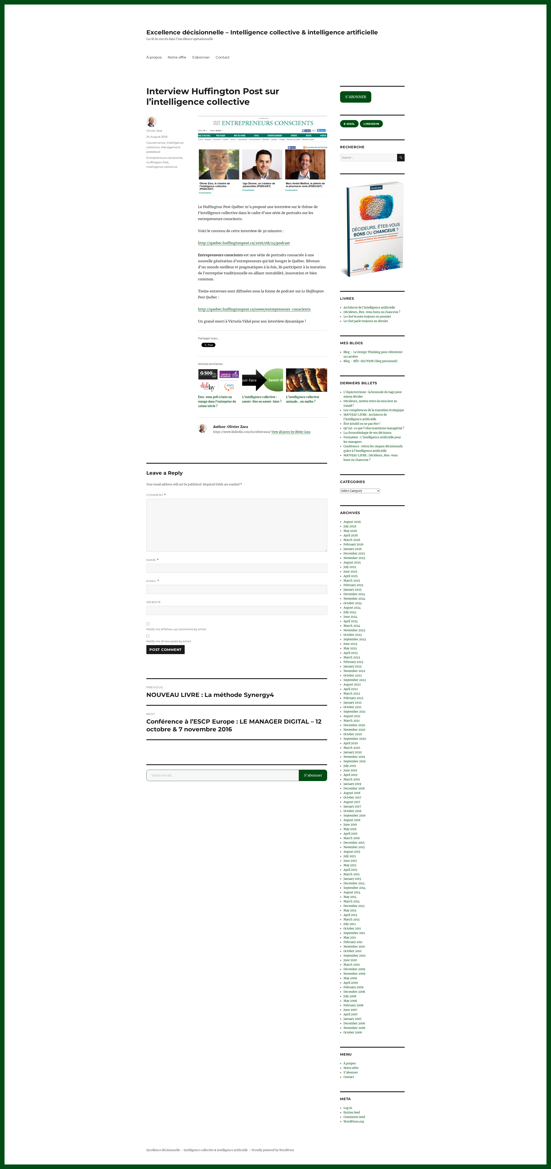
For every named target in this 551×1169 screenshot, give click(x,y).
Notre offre (177, 57)
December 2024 (354, 594)
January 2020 (353, 752)
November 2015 (354, 847)
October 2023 (353, 635)
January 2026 (353, 549)
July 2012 (350, 924)
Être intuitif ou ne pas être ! (362, 424)
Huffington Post (157, 162)
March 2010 (352, 965)
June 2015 (350, 861)
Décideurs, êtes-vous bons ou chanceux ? (372, 312)
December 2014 (354, 883)
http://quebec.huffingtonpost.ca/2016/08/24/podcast (244, 243)
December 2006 (354, 1023)
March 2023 (352, 657)
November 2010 (354, 946)
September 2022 (355, 680)
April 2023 (351, 653)
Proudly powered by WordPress (273, 1150)
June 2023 (350, 644)
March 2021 (352, 721)
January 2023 (352, 666)
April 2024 (351, 621)
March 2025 (352, 580)
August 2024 (352, 608)
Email (152, 581)
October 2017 (352, 797)
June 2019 (350, 770)
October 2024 (353, 603)
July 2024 (350, 612)
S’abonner (201, 57)
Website (153, 602)
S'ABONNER (355, 97)
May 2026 (350, 531)
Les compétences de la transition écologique (374, 410)
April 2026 (351, 535)
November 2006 (354, 1028)
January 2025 (353, 589)
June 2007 (350, 1010)
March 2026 (352, 540)
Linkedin (371, 123)
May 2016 (350, 829)
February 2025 (353, 585)
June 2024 (350, 617)
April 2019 (351, 775)
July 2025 (350, 567)
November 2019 (354, 757)
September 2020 (355, 739)
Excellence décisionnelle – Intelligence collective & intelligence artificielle (262, 32)
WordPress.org (354, 1121)
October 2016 (353, 811)
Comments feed (354, 1117)
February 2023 (353, 662)
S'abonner (313, 775)
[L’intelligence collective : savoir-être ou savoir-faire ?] (262, 380)
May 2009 (350, 978)
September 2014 (354, 888)
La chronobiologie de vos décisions (368, 433)
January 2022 (353, 702)
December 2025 (354, 553)
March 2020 (352, 748)
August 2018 (352, 793)
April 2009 (351, 983)
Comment (156, 495)
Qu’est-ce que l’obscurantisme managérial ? (374, 428)
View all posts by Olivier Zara (290, 432)
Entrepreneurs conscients (164, 157)
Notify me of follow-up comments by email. (176, 629)
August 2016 (352, 820)
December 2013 (354, 906)
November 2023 (354, 630)
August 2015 (352, 852)
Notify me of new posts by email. (169, 641)
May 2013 (350, 910)
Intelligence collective (161, 166)
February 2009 (354, 987)
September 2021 (354, 711)
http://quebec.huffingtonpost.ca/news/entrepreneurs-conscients (254, 309)
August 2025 (352, 562)
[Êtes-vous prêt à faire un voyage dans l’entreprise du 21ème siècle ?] (218, 380)
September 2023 (355, 639)
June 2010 (350, 960)
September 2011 (354, 933)
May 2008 (350, 1001)
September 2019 (355, 761)
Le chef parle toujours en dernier (366, 321)
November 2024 (354, 599)
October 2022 (353, 675)
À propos (154, 57)
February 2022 (353, 698)
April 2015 (350, 870)
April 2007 (351, 1014)
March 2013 (351, 919)
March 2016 (352, 838)
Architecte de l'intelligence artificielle (369, 307)
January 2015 (352, 879)
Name (152, 560)
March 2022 (352, 693)
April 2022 (351, 689)
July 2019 (350, 766)
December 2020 (354, 725)
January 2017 (352, 806)
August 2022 (352, 684)
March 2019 (352, 779)
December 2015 (354, 843)
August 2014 (352, 892)
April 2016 (351, 833)
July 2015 (350, 856)
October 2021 (352, 707)
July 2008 (350, 996)
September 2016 (355, 815)
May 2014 (350, 897)
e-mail (349, 123)
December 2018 (354, 788)
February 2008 (353, 1005)
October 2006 (353, 1032)
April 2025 (351, 576)
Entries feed (352, 1112)
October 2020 (353, 734)
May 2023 (350, 648)
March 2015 (352, 874)
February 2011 (353, 942)
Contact (223, 57)
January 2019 (352, 784)
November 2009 (354, 974)
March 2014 (352, 901)
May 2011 (350, 937)
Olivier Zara (154, 130)
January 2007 (353, 1019)
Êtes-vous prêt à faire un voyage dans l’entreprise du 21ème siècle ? (217, 401)
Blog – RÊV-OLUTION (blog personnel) (371, 361)
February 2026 (354, 544)
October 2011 (352, 928)
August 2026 (352, 522)
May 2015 (350, 865)
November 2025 (354, 558)
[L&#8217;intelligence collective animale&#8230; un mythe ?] (306, 380)
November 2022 (354, 671)
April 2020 (351, 743)
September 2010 (354, 955)
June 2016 (350, 824)
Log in (348, 1108)
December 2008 (354, 992)
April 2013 (350, 915)
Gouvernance (155, 142)
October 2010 (352, 951)
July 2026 (350, 526)
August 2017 (352, 802)
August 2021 (352, 716)
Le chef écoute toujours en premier (367, 316)
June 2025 (350, 571)
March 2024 (352, 626)
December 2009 (354, 969)
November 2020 (354, 730)
